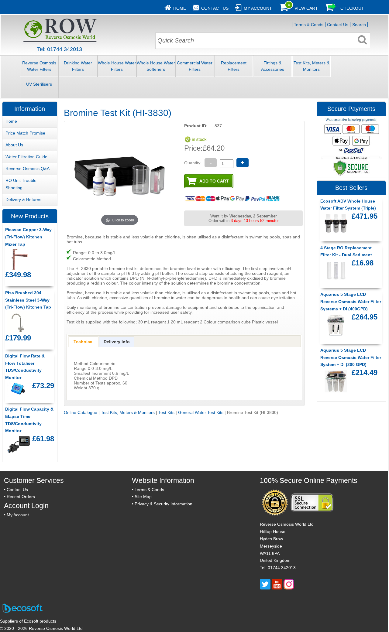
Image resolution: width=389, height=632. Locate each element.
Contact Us (215, 8)
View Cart (306, 8)
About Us (14, 144)
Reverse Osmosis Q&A (27, 168)
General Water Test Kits (200, 412)
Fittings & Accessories (272, 66)
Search (359, 24)
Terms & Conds (308, 24)
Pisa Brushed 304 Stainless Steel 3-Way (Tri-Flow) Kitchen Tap (28, 300)
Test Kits (166, 412)
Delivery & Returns (23, 199)
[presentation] (83, 342)
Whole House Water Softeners (156, 66)
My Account (258, 8)
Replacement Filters (233, 66)
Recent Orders (21, 496)
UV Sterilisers (39, 84)
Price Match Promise (25, 133)
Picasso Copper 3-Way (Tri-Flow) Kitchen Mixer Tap (28, 237)
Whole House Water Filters (117, 66)
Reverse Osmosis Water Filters (39, 66)
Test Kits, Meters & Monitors (311, 66)
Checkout (352, 8)
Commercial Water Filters (194, 66)
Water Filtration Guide (26, 156)
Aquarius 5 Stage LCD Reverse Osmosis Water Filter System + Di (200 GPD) (350, 357)
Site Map (143, 496)
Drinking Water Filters (78, 66)
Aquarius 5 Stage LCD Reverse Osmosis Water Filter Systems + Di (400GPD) (350, 301)
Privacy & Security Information (163, 503)
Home (179, 8)
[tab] (83, 341)
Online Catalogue (80, 412)
